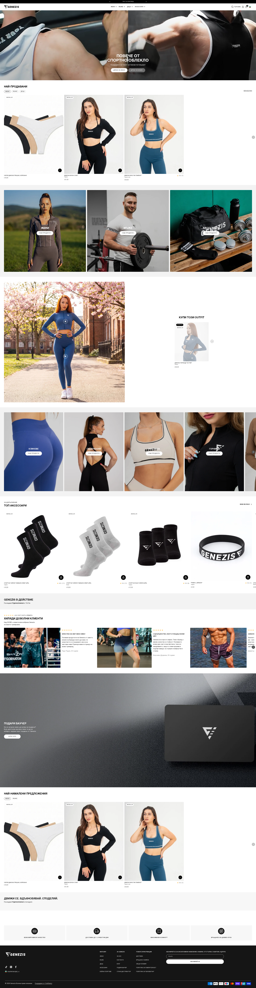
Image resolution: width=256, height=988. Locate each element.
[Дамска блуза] (94, 134)
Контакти (120, 960)
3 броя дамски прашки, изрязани (15, 175)
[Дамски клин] (65, 356)
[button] (250, 7)
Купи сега (12, 736)
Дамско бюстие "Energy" (133, 175)
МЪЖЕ (15, 798)
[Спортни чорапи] (34, 546)
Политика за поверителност (146, 967)
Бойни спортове (105, 971)
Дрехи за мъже (136, 70)
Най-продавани (15, 87)
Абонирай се (195, 961)
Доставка (139, 956)
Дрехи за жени (119, 70)
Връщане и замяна (142, 960)
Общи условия (141, 963)
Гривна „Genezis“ (196, 582)
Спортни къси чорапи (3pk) (138, 583)
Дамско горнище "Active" (183, 363)
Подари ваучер (122, 967)
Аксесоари (139, 6)
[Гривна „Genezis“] (221, 546)
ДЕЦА (22, 91)
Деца (129, 6)
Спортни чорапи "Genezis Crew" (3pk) (16, 583)
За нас (119, 956)
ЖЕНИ (7, 798)
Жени (113, 6)
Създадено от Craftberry (43, 983)
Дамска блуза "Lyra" (71, 175)
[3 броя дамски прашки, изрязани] (33, 134)
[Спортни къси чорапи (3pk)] (159, 546)
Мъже (121, 6)
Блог (118, 963)
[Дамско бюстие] (154, 134)
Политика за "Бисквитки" (145, 971)
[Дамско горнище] (65, 321)
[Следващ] (146, 1)
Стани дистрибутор (124, 971)
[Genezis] (11, 7)
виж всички (248, 90)
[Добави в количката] (60, 170)
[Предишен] (110, 1)
